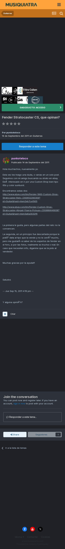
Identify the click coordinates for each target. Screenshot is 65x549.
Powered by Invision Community (32, 544)
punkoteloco (13, 132)
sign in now (19, 403)
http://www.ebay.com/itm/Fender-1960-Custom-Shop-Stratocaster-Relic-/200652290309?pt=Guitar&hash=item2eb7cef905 (30, 198)
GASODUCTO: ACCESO (32, 107)
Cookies (45, 536)
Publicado (30, 162)
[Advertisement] (32, 51)
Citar (13, 314)
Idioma (19, 536)
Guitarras (37, 135)
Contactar (32, 536)
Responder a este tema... (23, 417)
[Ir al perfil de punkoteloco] (6, 160)
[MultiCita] (5, 314)
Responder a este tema (32, 146)
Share (15, 434)
